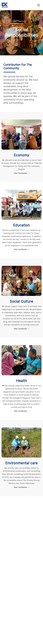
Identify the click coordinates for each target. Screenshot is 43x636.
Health (21, 381)
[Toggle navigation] (38, 5)
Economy (21, 155)
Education (21, 225)
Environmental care (21, 463)
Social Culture (21, 301)
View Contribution (21, 173)
